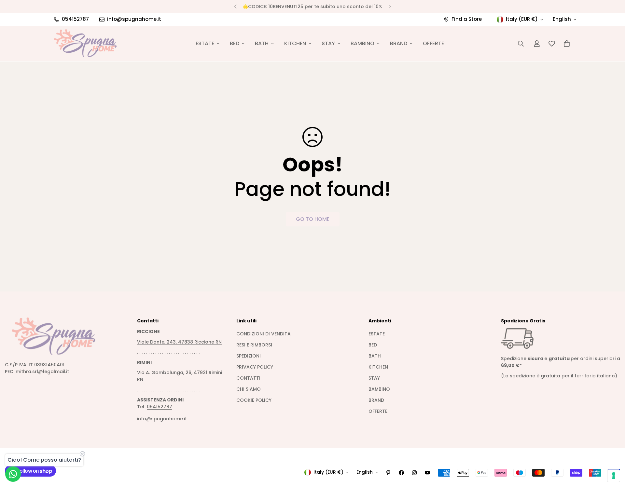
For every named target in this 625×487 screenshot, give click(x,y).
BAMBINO (362, 43)
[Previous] (235, 6)
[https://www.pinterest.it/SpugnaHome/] (388, 472)
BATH (262, 43)
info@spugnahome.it (162, 418)
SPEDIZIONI (248, 356)
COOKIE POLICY (253, 400)
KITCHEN (295, 43)
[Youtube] (427, 472)
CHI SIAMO (248, 389)
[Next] (389, 6)
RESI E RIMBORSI (254, 345)
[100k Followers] (414, 472)
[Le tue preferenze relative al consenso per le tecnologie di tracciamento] (613, 475)
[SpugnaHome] (85, 43)
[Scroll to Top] (612, 451)
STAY (328, 43)
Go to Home (312, 219)
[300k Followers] (401, 472)
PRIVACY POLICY (254, 367)
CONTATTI (248, 378)
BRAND (398, 43)
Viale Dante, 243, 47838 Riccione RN (179, 342)
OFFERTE (433, 43)
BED (234, 43)
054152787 (159, 406)
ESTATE (205, 43)
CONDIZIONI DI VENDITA (263, 334)
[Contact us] (13, 474)
